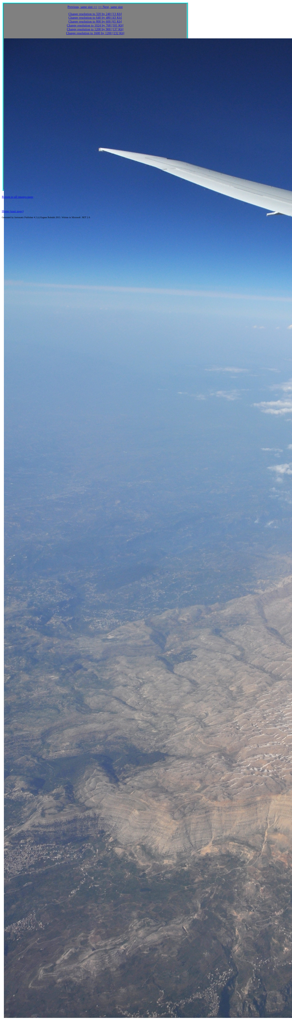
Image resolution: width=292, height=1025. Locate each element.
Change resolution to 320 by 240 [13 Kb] (95, 14)
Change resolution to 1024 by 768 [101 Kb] (95, 25)
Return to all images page (17, 197)
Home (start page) (12, 211)
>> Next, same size (110, 7)
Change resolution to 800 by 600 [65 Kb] (95, 21)
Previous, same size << (82, 7)
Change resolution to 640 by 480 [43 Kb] (95, 17)
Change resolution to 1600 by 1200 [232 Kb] (95, 33)
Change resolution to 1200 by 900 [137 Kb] (95, 29)
